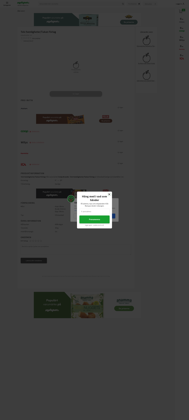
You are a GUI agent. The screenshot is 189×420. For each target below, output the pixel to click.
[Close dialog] (109, 194)
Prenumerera (94, 219)
